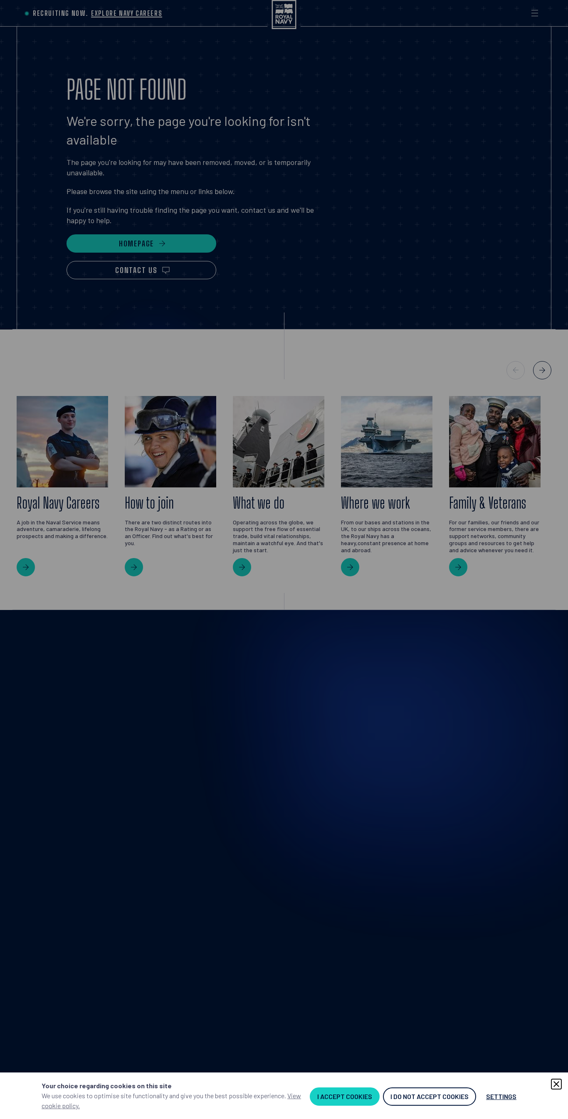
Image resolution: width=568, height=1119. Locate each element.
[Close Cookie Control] (556, 1084)
